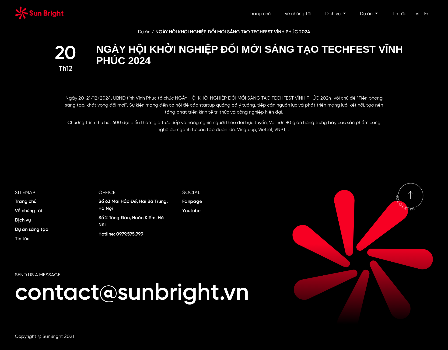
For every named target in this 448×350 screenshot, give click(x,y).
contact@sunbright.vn (132, 290)
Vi (417, 13)
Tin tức (399, 13)
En (426, 13)
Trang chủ (260, 13)
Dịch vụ (333, 13)
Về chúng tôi (298, 13)
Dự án (366, 13)
